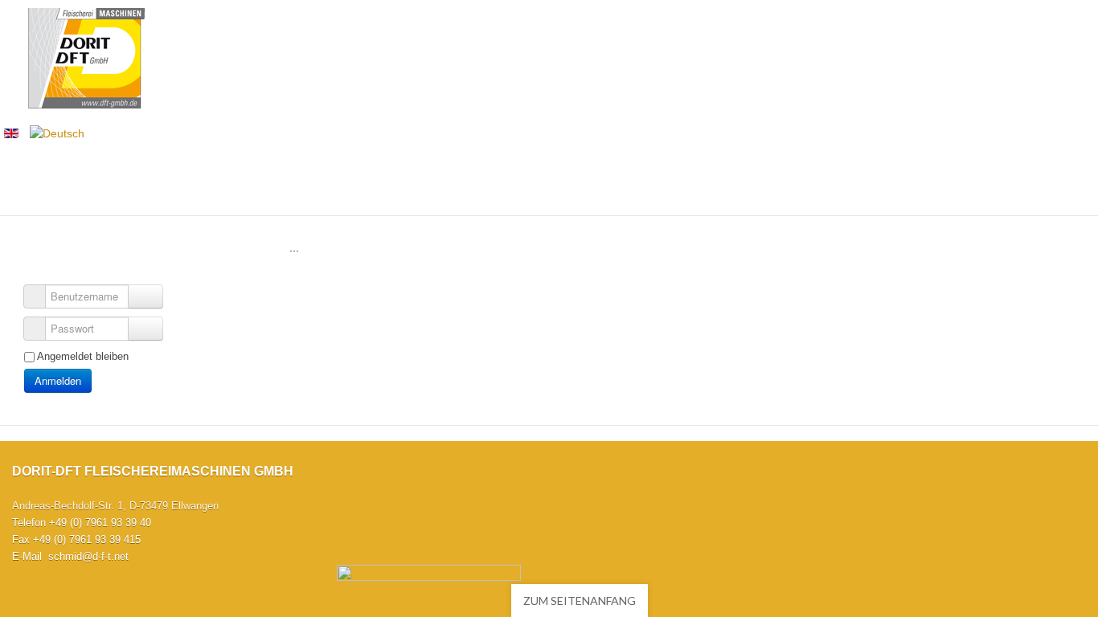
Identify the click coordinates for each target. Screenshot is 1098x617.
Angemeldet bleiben (83, 356)
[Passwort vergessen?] (145, 329)
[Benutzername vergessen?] (145, 296)
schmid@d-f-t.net (88, 556)
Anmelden (58, 380)
